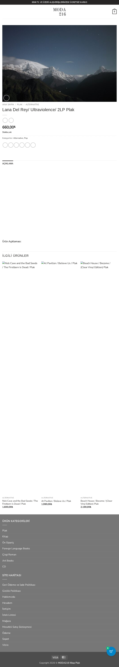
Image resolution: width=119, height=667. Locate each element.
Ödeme (6, 633)
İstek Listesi (9, 615)
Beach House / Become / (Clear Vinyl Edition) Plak (96, 502)
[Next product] (5, 120)
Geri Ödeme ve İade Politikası (18, 585)
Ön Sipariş (8, 542)
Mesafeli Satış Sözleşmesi (17, 627)
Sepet (5, 639)
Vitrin (5, 645)
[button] (4, 12)
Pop (26, 138)
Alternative (32, 104)
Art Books (8, 560)
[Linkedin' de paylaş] (33, 145)
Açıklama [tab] (7, 163)
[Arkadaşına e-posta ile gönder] (21, 145)
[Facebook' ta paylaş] (10, 145)
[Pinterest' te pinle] (27, 145)
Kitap (5, 536)
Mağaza (6, 621)
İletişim (6, 609)
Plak (19, 104)
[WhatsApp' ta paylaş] (5, 145)
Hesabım (7, 603)
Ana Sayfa (8, 104)
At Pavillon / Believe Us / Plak (56, 501)
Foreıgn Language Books (16, 548)
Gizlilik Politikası (11, 591)
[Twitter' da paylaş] (16, 145)
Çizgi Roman (9, 554)
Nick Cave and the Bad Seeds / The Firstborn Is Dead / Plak (20, 502)
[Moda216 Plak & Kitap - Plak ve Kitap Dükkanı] (59, 12)
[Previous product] (11, 120)
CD (4, 566)
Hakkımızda (8, 597)
